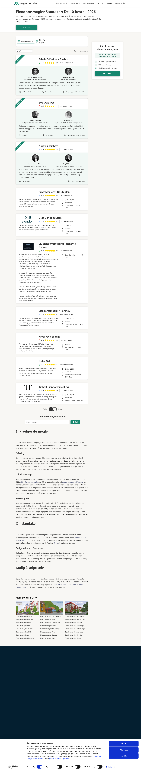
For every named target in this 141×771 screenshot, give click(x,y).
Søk (76, 422)
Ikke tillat (124, 756)
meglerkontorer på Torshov (73, 482)
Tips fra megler (42, 41)
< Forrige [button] (44, 409)
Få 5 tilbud (27, 27)
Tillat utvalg (124, 750)
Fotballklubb (23, 540)
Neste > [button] (61, 409)
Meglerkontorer (27, 41)
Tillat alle (124, 744)
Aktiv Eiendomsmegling (29, 482)
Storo (56, 543)
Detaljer (109, 767)
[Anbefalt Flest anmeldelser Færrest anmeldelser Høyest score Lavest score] (24, 51)
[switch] (59, 767)
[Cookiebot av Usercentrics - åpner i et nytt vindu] (13, 767)
